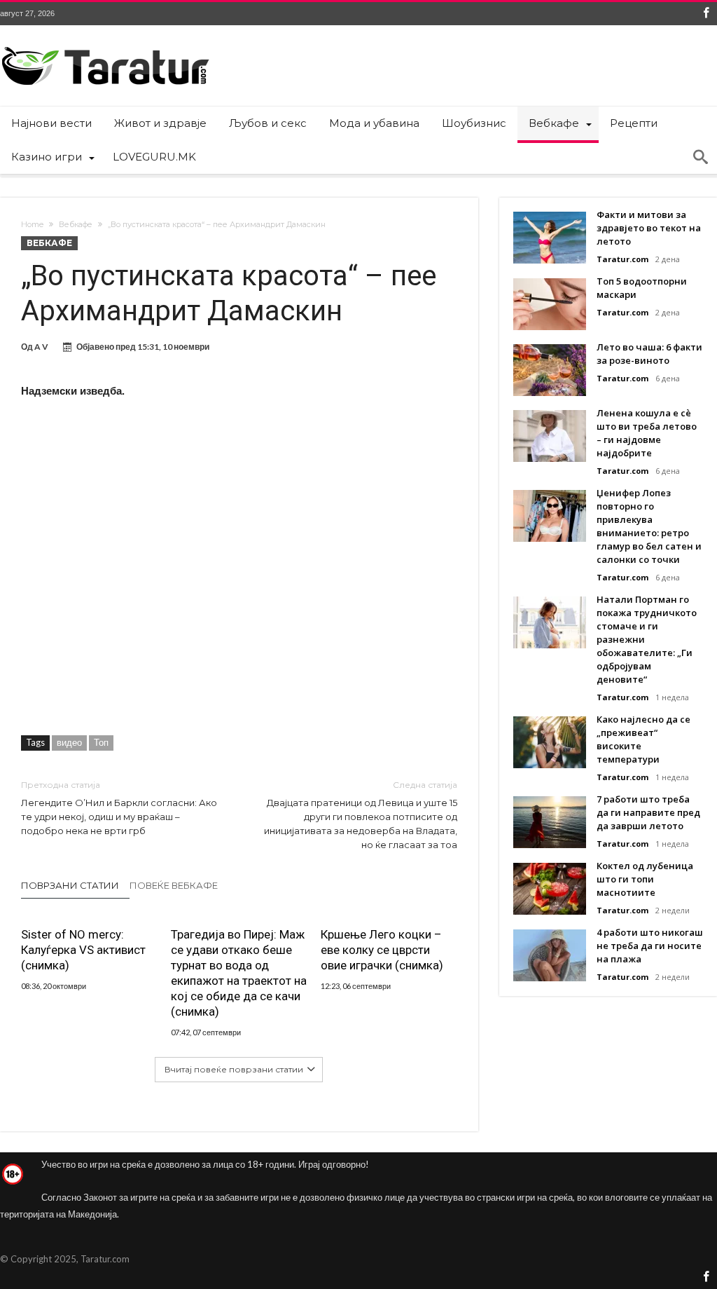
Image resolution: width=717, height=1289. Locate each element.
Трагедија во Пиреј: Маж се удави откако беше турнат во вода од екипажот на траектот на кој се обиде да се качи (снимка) (239, 972)
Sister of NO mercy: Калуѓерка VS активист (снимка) (83, 949)
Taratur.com (622, 259)
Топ (101, 742)
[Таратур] (105, 46)
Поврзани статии (70, 885)
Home (32, 224)
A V (41, 346)
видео (69, 742)
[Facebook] (706, 13)
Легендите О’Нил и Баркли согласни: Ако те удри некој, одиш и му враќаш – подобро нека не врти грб (119, 807)
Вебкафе (75, 224)
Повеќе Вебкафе (174, 885)
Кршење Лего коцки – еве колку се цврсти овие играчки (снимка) (382, 949)
